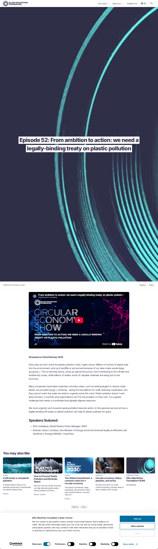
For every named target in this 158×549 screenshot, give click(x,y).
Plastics (143, 285)
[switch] (70, 544)
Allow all (137, 519)
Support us (132, 3)
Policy (151, 285)
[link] (17, 478)
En (145, 3)
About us (116, 3)
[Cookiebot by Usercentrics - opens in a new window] (16, 544)
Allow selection (137, 526)
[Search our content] (151, 3)
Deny (137, 533)
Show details (128, 544)
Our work (102, 3)
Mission (43, 494)
